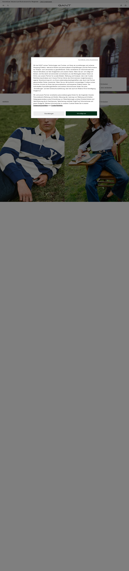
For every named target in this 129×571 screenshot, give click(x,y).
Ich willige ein (81, 113)
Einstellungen (49, 113)
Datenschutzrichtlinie (40, 105)
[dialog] (65, 87)
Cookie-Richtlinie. (57, 105)
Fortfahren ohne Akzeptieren (88, 60)
